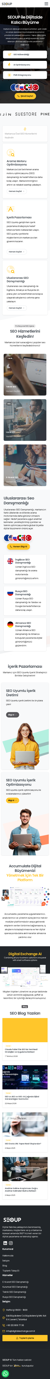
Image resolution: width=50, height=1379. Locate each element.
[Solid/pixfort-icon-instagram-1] (11, 1243)
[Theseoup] (12, 1219)
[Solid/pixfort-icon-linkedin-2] (5, 1243)
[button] (5, 1373)
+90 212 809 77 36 (15, 1325)
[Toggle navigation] (46, 4)
